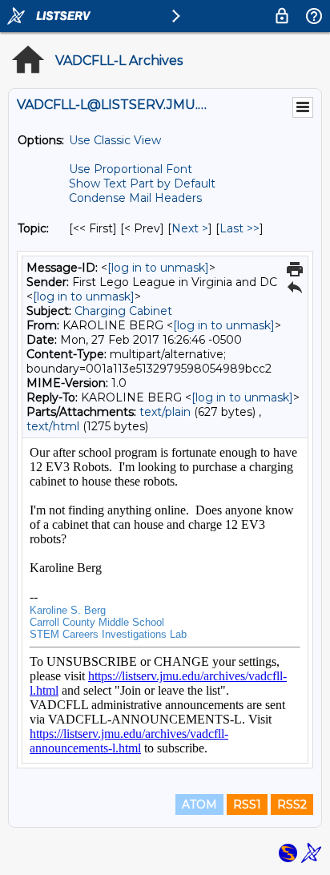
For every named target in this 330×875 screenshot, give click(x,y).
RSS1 (247, 804)
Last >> (239, 228)
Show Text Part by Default (142, 183)
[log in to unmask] (158, 267)
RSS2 (292, 804)
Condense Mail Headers (135, 198)
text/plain (165, 412)
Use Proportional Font (130, 169)
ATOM (199, 804)
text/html (52, 426)
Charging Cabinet (123, 311)
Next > (189, 228)
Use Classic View (115, 140)
